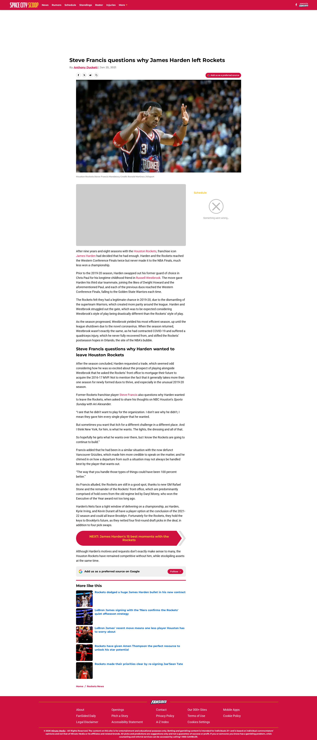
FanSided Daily (86, 716)
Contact (161, 709)
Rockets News (95, 686)
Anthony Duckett (86, 67)
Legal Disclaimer (87, 722)
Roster (99, 4)
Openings (117, 709)
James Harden (86, 256)
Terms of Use (196, 716)
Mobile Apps (231, 709)
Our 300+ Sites (197, 709)
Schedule (70, 4)
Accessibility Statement (127, 722)
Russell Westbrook (148, 278)
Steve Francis (128, 395)
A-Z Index (162, 722)
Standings (85, 4)
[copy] (96, 75)
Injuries (110, 4)
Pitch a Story (119, 716)
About (80, 709)
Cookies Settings (199, 722)
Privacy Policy (165, 716)
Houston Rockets (145, 251)
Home (79, 686)
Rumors (56, 4)
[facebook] (296, 4)
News (45, 4)
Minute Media (58, 731)
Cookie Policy (232, 716)
